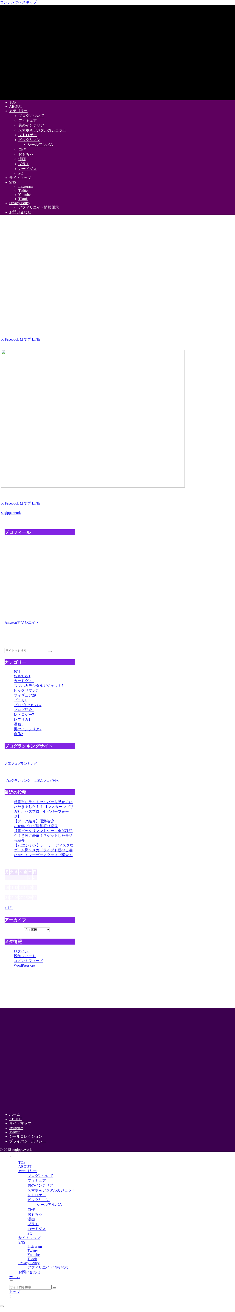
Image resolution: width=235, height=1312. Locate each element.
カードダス (37, 1229)
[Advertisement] (67, 985)
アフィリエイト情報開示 (48, 1267)
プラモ (33, 1224)
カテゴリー (27, 1171)
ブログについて (40, 1176)
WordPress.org (24, 965)
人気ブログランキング (21, 763)
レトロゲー (37, 1195)
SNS (21, 1242)
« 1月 (9, 908)
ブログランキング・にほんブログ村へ (32, 780)
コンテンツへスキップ (18, 2)
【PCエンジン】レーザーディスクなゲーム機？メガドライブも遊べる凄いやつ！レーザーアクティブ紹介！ (43, 850)
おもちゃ (35, 1214)
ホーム (14, 1114)
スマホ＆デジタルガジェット (51, 1190)
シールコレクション (25, 1136)
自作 (31, 1209)
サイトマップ (20, 1123)
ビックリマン (39, 1200)
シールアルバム (49, 1205)
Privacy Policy (28, 1263)
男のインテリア (40, 1185)
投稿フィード (25, 956)
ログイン (21, 951)
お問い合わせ (29, 1272)
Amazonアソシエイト (22, 622)
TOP (21, 1162)
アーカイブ (14, 929)
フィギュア (37, 1180)
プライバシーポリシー (27, 1141)
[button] (46, 339)
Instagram (16, 1128)
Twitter (14, 1132)
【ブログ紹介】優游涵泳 (34, 821)
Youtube (34, 1255)
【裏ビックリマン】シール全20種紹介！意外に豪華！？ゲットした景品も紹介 (43, 835)
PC (30, 1233)
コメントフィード (28, 961)
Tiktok (32, 1259)
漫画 (31, 1219)
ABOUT (15, 1119)
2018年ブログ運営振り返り (36, 826)
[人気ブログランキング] (15, 759)
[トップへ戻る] (2, 1306)
